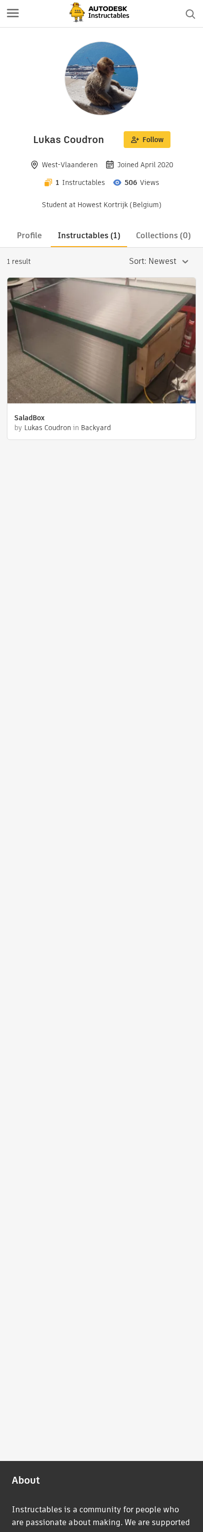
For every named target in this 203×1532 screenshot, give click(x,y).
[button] (13, 14)
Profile (29, 235)
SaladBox (29, 418)
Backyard (96, 428)
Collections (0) (163, 235)
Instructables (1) (89, 235)
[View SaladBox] (101, 342)
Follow (153, 140)
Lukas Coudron (47, 428)
